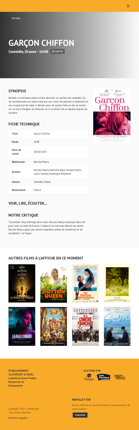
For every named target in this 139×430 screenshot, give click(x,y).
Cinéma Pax (23, 6)
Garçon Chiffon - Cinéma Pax (17, 401)
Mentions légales (17, 417)
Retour (15, 18)
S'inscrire (80, 415)
